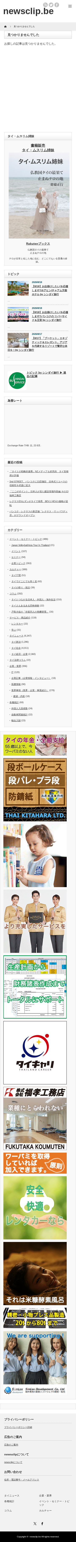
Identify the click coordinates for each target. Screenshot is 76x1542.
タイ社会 (16, 648)
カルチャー (15, 569)
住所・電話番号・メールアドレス (21, 1479)
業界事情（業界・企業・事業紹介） (30, 690)
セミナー (16, 557)
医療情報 (16, 684)
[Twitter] (34, 1523)
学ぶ (13, 630)
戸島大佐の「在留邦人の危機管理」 (30, 611)
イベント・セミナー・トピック (26, 539)
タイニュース (16, 635)
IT (12, 672)
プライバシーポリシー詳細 (18, 1427)
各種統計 (14, 702)
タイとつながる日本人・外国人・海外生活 (33, 599)
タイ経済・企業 (19, 654)
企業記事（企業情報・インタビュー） (31, 678)
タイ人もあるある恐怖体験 (25, 605)
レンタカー (17, 623)
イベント (16, 551)
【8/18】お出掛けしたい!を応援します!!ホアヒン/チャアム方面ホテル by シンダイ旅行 (50, 290)
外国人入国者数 (19, 708)
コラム (13, 593)
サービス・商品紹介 (20, 617)
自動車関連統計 (19, 714)
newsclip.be (35, 1536)
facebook (56, 5)
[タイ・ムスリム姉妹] (39, 237)
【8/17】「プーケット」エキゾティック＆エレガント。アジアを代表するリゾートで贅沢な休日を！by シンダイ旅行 (37, 344)
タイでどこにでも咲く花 (24, 581)
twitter (51, 5)
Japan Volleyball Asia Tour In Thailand (30, 545)
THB (26, 445)
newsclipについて (13, 1462)
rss (45, 5)
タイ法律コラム (18, 660)
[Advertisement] (38, 90)
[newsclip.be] (28, 11)
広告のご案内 (11, 1444)
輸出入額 (16, 720)
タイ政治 (16, 642)
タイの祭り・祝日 (20, 587)
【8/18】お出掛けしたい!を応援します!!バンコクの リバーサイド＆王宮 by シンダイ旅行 (50, 316)
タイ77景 (16, 575)
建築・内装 (19, 696)
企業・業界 (15, 666)
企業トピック (18, 563)
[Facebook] (41, 1523)
